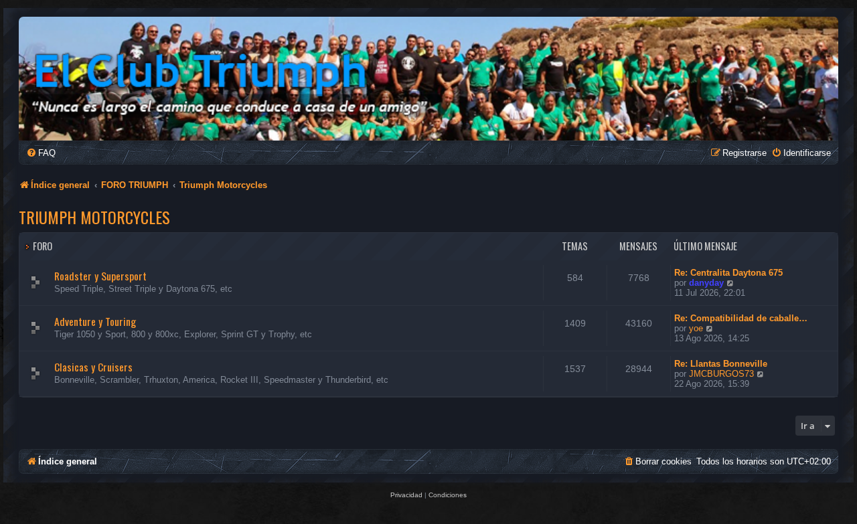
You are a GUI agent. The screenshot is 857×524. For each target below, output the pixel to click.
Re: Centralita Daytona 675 (728, 273)
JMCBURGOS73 (721, 374)
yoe (696, 328)
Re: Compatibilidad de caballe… (740, 318)
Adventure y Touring (95, 321)
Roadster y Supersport (100, 276)
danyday (706, 283)
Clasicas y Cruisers (93, 367)
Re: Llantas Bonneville (720, 364)
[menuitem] (41, 153)
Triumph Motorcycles (94, 217)
